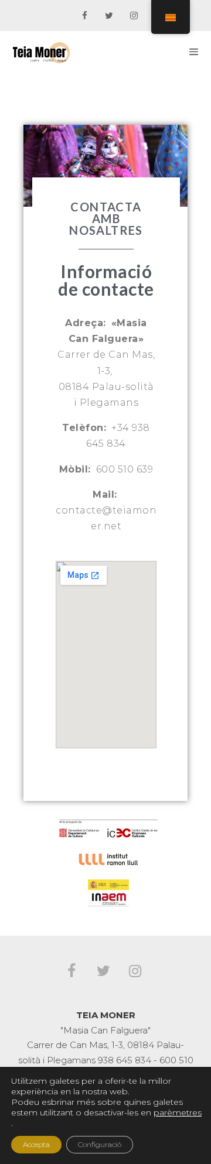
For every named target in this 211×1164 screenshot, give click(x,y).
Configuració (99, 1144)
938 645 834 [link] (124, 1060)
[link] (84, 16)
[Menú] (193, 51)
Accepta (36, 1144)
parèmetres (178, 1112)
